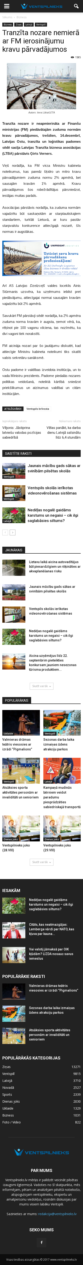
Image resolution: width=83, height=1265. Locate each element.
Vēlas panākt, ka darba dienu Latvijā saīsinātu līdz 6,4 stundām (64, 433)
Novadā (8, 1087)
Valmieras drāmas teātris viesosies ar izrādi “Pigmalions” (17, 744)
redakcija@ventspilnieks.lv (57, 1214)
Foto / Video (11, 1122)
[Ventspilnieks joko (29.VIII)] (62, 828)
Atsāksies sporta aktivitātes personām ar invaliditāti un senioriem (20, 792)
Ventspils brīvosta (38, 408)
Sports (7, 1094)
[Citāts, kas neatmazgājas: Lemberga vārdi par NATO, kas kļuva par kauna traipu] (13, 930)
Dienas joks (11, 839)
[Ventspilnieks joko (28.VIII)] (21, 828)
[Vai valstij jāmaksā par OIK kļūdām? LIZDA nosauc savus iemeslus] (13, 955)
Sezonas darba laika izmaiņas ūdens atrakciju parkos (58, 744)
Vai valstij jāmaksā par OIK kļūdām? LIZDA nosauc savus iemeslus (51, 953)
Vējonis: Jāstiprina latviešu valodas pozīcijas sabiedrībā (21, 433)
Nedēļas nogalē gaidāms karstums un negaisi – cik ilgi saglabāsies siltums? (53, 515)
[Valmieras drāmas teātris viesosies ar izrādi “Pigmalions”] (21, 723)
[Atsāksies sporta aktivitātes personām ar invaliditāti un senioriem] (21, 771)
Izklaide (8, 733)
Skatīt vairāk (40, 686)
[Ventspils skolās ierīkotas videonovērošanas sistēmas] (13, 493)
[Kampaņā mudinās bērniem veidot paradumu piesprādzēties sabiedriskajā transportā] (62, 771)
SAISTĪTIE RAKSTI (18, 453)
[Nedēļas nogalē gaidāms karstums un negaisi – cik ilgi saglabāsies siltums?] (13, 515)
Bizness (8, 24)
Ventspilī (41, 24)
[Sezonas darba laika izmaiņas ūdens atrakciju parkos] (62, 723)
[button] (76, 6)
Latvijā (28, 24)
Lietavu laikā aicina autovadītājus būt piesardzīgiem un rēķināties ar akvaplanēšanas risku (55, 566)
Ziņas (18, 24)
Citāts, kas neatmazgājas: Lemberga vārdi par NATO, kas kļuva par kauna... (51, 929)
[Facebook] (41, 1242)
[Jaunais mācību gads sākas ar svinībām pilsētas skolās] (13, 471)
